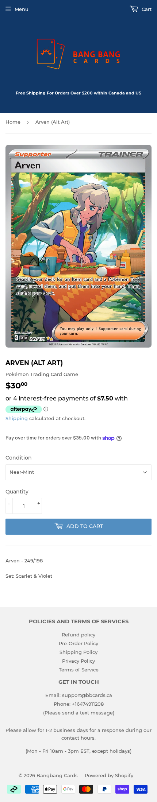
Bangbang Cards (57, 775)
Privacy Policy (78, 661)
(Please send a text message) (78, 713)
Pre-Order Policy (78, 643)
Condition (18, 457)
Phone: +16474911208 (79, 704)
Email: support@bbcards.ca (78, 695)
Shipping (16, 418)
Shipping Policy (78, 652)
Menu (21, 9)
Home (12, 122)
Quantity (16, 491)
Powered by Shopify (109, 775)
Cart (146, 9)
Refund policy (78, 635)
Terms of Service (79, 670)
